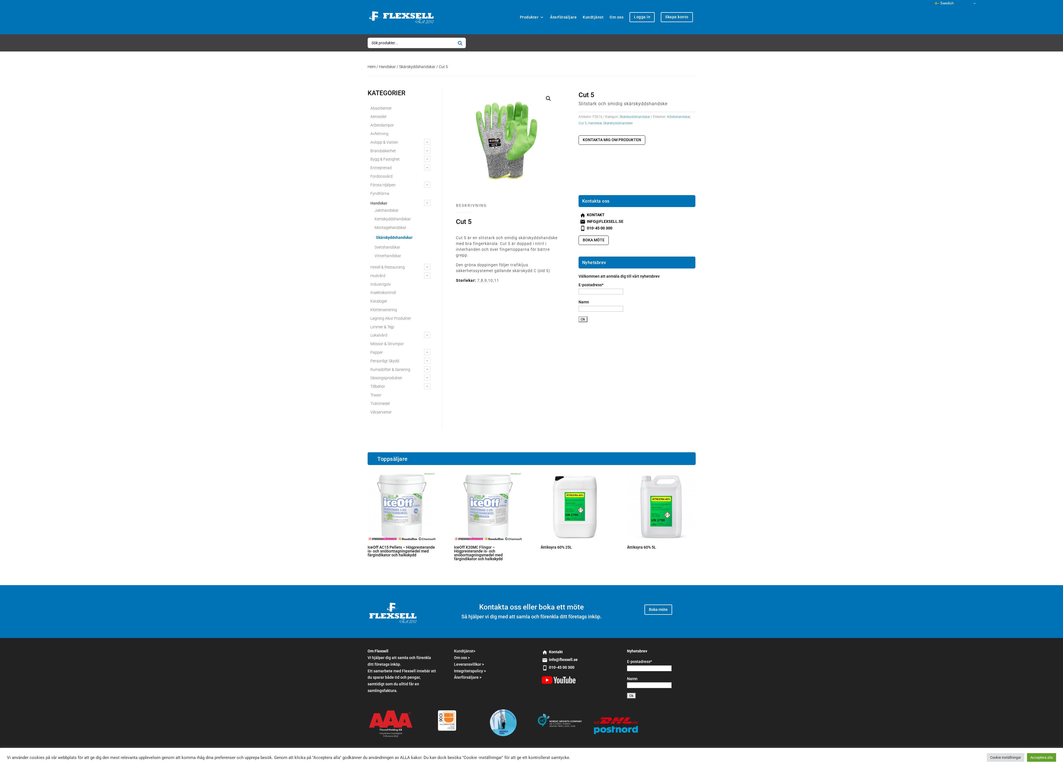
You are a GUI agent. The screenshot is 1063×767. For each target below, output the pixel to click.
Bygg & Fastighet (385, 159)
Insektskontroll (383, 292)
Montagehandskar (390, 227)
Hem (372, 66)
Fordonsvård (381, 176)
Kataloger (378, 301)
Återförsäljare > (467, 677)
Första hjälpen (383, 185)
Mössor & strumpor (387, 344)
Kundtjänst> (464, 651)
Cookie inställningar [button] (1005, 757)
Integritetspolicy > (470, 671)
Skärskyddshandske (618, 123)
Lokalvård (378, 335)
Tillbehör (377, 386)
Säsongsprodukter (386, 378)
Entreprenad (381, 168)
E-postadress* (591, 285)
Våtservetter (381, 412)
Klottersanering (383, 310)
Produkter (529, 17)
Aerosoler (378, 116)
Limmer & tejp (382, 327)
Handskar (387, 66)
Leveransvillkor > (469, 664)
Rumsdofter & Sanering (390, 369)
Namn (584, 302)
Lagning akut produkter (390, 318)
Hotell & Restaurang (387, 267)
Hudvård (377, 275)
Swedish (946, 3)
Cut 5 (583, 123)
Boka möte (594, 240)
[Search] (460, 43)
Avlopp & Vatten (384, 142)
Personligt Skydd (384, 361)
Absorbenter (381, 108)
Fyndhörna (379, 193)
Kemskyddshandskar (393, 219)
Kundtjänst (593, 17)
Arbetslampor (382, 125)
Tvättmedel (380, 403)
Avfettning (379, 133)
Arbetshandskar (678, 117)
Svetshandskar (387, 247)
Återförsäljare (563, 17)
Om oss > (462, 657)
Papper (376, 352)
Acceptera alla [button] (1041, 757)
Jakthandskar (387, 210)
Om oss (616, 17)
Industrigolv (380, 284)
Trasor (375, 395)
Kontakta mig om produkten (612, 140)
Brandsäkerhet (383, 151)
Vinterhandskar (388, 256)
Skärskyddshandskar (417, 66)
